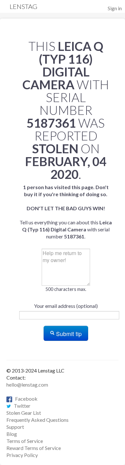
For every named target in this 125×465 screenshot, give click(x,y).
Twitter (20, 406)
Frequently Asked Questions (37, 420)
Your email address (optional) (66, 306)
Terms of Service (24, 441)
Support (15, 427)
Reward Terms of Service (33, 448)
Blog (11, 434)
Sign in (115, 8)
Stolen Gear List (23, 413)
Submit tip (68, 334)
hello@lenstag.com (27, 384)
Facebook (25, 399)
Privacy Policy (22, 455)
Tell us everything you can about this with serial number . (66, 211)
